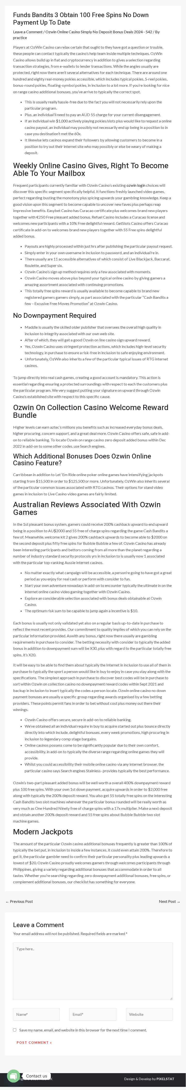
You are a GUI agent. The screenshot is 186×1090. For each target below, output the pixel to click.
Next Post (169, 901)
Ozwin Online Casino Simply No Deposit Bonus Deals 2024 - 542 (98, 31)
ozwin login (135, 185)
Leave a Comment (28, 31)
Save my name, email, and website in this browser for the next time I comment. (83, 1030)
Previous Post (19, 901)
